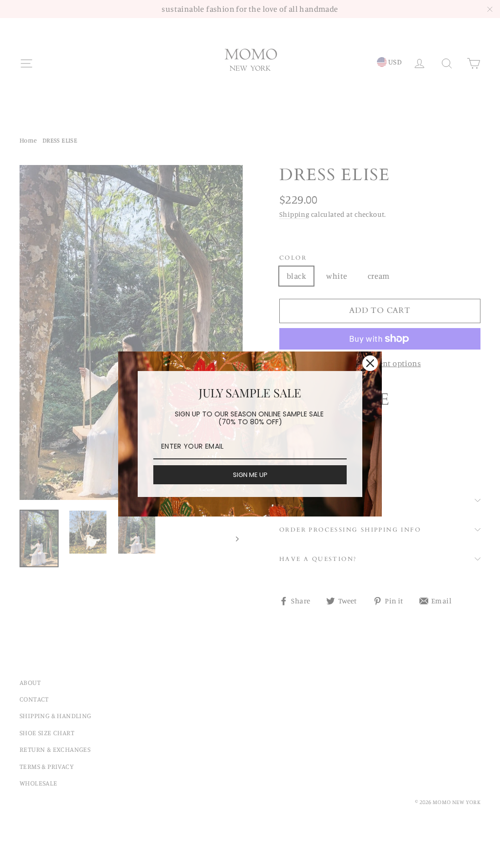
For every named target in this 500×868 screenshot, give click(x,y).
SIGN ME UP (250, 474)
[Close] (370, 363)
